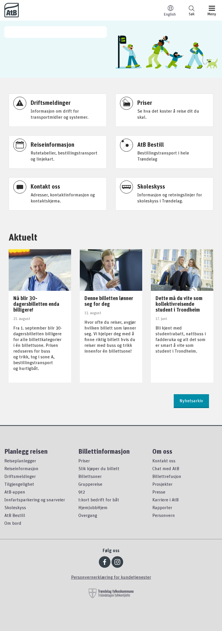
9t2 (81, 492)
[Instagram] (117, 562)
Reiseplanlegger (20, 461)
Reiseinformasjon (21, 468)
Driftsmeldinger (20, 476)
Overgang (87, 515)
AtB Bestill (14, 515)
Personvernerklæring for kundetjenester (111, 577)
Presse (158, 492)
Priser (84, 461)
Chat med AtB (165, 468)
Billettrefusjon (166, 476)
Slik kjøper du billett (98, 468)
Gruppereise (90, 484)
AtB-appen (14, 492)
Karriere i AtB (165, 499)
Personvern (163, 515)
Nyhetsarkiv (191, 400)
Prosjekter (162, 484)
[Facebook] (104, 562)
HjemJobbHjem (93, 507)
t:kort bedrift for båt (98, 499)
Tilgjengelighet (19, 484)
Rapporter (162, 507)
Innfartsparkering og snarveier (34, 499)
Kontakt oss (163, 461)
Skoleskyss (15, 507)
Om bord (12, 523)
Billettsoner (90, 476)
